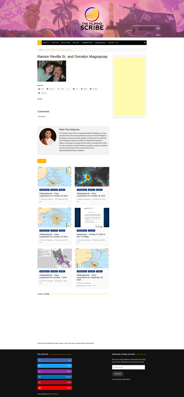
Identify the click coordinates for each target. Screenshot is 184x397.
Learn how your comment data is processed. (79, 343)
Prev (42, 161)
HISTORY (75, 42)
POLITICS (55, 42)
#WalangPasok (100, 42)
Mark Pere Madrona (47, 199)
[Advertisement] (129, 86)
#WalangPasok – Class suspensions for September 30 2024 (90, 277)
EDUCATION (65, 42)
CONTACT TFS (113, 42)
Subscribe (117, 374)
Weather (62, 190)
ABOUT (45, 42)
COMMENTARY (87, 42)
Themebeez (54, 394)
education (54, 190)
